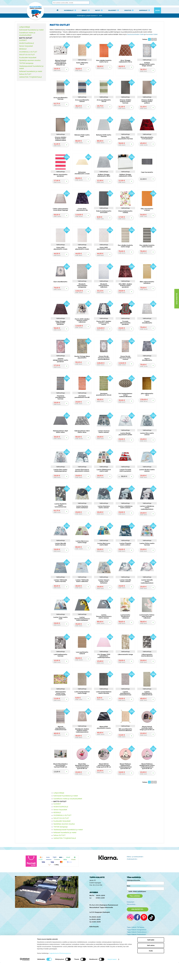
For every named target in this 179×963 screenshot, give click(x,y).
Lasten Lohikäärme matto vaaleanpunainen (147, 507)
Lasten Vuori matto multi (60, 618)
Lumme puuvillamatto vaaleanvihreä (147, 693)
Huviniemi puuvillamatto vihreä (103, 394)
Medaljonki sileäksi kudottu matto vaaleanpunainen (82, 730)
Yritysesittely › (131, 904)
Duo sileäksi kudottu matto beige (125, 246)
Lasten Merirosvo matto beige (82, 541)
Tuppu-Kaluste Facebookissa (136, 932)
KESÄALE (23, 49)
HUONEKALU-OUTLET (28, 52)
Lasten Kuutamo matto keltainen (82, 507)
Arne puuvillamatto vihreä (104, 100)
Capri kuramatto (147, 172)
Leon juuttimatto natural (82, 652)
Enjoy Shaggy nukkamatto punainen (60, 322)
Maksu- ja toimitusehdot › (135, 857)
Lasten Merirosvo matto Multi (103, 544)
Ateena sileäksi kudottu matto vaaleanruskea (60, 138)
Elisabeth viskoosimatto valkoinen (104, 285)
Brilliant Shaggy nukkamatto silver (103, 175)
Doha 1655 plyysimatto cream (104, 248)
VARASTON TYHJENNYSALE (30, 77)
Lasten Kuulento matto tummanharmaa (60, 505)
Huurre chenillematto (147, 359)
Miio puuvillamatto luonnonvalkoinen (125, 729)
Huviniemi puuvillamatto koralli (82, 396)
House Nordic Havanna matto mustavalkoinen (104, 357)
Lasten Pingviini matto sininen (125, 544)
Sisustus (127, 10)
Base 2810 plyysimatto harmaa (125, 138)
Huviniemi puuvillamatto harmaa (60, 397)
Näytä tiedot (112, 959)
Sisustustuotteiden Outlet (135, 34)
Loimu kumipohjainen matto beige (82, 692)
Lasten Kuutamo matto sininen (104, 507)
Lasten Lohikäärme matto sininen (125, 507)
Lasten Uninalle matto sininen (125, 580)
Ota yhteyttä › (137, 909)
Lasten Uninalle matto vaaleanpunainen (147, 581)
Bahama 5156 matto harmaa (103, 135)
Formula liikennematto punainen (125, 322)
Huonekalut (69, 10)
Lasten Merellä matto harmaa (60, 544)
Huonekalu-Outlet (152, 34)
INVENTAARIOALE (26, 43)
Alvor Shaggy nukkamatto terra (125, 61)
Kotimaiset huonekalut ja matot (31, 30)
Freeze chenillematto (147, 322)
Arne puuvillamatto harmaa (60, 98)
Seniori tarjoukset (26, 46)
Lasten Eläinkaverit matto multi (104, 470)
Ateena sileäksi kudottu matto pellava (147, 101)
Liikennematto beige (125, 654)
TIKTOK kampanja (26, 63)
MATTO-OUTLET (25, 38)
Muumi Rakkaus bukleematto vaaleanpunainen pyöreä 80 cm (125, 766)
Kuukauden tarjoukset (27, 57)
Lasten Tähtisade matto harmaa (60, 580)
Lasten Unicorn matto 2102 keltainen (103, 581)
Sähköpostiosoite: (133, 880)
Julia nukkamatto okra (147, 394)
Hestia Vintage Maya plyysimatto (82, 357)
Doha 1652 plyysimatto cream (60, 248)
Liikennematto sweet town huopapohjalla (60, 693)
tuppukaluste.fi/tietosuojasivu (60, 953)
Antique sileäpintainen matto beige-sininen (147, 64)
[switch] (68, 959)
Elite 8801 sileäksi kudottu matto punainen (125, 285)
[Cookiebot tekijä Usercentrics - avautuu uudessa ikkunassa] (25, 959)
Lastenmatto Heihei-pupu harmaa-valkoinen (147, 616)
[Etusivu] (57, 10)
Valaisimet (112, 10)
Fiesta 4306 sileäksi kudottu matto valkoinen (82, 320)
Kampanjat (143, 10)
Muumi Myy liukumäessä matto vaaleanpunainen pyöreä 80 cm (82, 766)
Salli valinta (150, 945)
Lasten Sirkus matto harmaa (147, 544)
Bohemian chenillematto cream (82, 173)
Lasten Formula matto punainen (125, 470)
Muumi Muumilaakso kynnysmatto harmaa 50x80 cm (60, 765)
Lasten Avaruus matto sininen (104, 431)
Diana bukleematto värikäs (125, 211)
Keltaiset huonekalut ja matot (30, 71)
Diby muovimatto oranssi (147, 209)
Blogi (157, 10)
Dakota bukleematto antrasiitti (103, 211)
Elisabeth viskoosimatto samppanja (82, 285)
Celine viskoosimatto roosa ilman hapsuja (60, 209)
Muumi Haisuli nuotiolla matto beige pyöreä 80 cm (147, 728)
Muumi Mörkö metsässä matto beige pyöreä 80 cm (104, 765)
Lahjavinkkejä (24, 27)
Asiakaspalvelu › (132, 859)
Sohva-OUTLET (25, 74)
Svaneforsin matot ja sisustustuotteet (27, 34)
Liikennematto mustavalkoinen (147, 655)
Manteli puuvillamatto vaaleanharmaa (60, 728)
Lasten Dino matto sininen (147, 434)
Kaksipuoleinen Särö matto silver (82, 431)
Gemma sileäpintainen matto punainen (60, 360)
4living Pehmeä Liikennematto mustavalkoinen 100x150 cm (60, 62)
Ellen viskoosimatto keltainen (147, 282)
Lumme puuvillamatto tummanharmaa (125, 693)
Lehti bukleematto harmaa (60, 655)
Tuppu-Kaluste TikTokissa (135, 927)
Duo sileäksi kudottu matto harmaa (147, 246)
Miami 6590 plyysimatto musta (104, 727)
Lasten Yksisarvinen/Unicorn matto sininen (104, 616)
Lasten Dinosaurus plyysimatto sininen (82, 470)
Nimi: (128, 886)
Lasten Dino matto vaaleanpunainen (60, 470)
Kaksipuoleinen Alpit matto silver (60, 431)
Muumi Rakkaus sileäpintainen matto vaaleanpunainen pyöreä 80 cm (147, 766)
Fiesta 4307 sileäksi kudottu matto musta (103, 322)
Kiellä (151, 951)
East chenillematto (60, 282)
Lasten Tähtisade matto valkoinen (82, 580)
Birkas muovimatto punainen (60, 175)
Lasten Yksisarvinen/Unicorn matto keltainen (82, 618)
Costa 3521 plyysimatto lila (82, 209)
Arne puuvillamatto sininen (82, 100)
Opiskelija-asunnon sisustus (30, 60)
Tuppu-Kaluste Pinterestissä (136, 934)
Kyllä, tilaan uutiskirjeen (137, 891)
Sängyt (84, 10)
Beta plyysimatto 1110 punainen (147, 138)
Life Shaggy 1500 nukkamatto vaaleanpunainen (103, 655)
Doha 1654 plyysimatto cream (82, 248)
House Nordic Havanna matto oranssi (125, 357)
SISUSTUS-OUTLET (27, 54)
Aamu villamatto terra (82, 63)
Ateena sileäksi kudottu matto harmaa (125, 101)
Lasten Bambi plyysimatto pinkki (125, 434)
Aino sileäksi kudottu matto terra (103, 61)
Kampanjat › (131, 902)
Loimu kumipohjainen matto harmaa (103, 692)
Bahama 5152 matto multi (82, 135)
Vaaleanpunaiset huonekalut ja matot (31, 67)
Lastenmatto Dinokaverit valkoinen (125, 616)
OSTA (66, 66)
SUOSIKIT (23, 40)
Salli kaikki (150, 940)
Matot (97, 10)
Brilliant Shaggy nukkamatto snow (125, 175)
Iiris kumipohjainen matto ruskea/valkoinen (125, 394)
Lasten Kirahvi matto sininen (147, 470)
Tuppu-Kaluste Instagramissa (136, 930)
